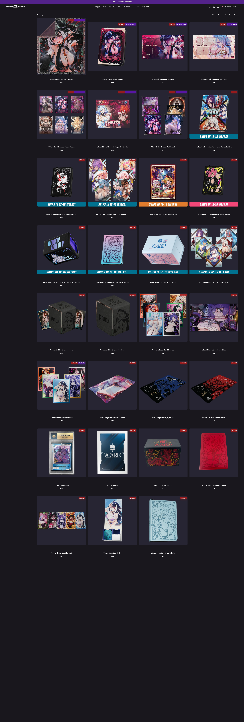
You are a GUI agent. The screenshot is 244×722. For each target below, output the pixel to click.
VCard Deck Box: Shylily (112, 553)
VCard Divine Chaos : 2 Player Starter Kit (112, 147)
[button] (122, 2)
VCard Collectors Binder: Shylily (163, 553)
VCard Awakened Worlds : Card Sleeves (214, 282)
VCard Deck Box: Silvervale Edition (163, 282)
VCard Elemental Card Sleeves (61, 418)
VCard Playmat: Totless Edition (214, 350)
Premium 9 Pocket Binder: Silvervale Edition (112, 282)
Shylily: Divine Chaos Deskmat (163, 79)
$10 (61, 150)
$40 (163, 82)
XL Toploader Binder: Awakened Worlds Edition (214, 147)
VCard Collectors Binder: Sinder (214, 485)
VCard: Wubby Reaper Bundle (61, 350)
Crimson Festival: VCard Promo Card (163, 215)
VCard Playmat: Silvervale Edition (112, 418)
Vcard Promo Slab (62, 485)
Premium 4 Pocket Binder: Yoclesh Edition (61, 215)
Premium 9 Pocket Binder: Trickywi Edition (214, 215)
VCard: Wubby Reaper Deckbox (112, 350)
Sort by (40, 15)
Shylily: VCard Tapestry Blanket (62, 79)
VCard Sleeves (112, 485)
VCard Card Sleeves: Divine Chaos (62, 147)
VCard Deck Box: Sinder (163, 485)
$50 (61, 82)
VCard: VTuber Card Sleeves (163, 350)
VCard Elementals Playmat (61, 553)
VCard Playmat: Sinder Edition (213, 418)
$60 (112, 82)
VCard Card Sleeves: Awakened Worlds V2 (112, 215)
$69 (214, 150)
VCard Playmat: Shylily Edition (163, 418)
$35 (214, 218)
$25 (112, 150)
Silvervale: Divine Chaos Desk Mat (214, 79)
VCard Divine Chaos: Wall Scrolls (163, 147)
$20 (163, 150)
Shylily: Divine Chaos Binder (112, 79)
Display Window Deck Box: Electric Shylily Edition (61, 282)
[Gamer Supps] (15, 6)
